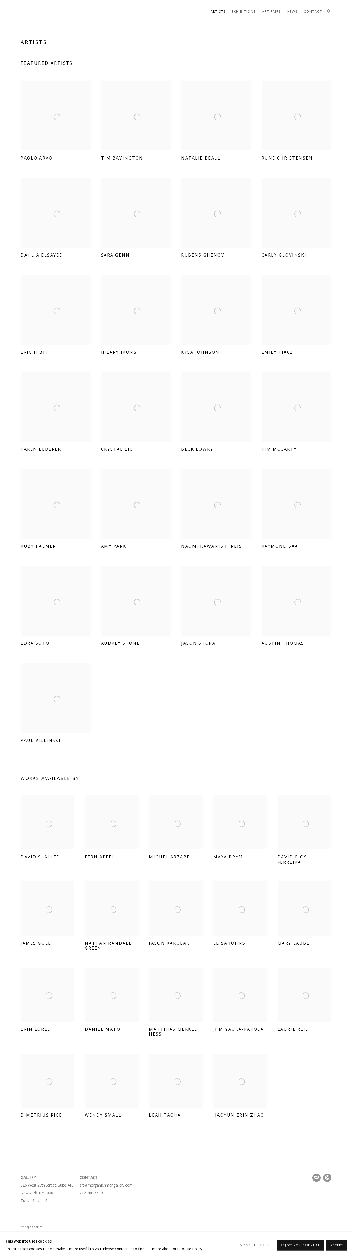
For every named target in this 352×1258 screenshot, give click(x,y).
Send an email (327, 1178)
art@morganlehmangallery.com (106, 1185)
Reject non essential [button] (300, 1245)
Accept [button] (336, 1245)
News (292, 11)
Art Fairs (271, 11)
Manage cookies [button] (31, 1227)
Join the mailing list (316, 1178)
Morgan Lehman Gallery (51, 11)
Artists (218, 11)
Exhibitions (244, 11)
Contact (313, 11)
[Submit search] (329, 10)
